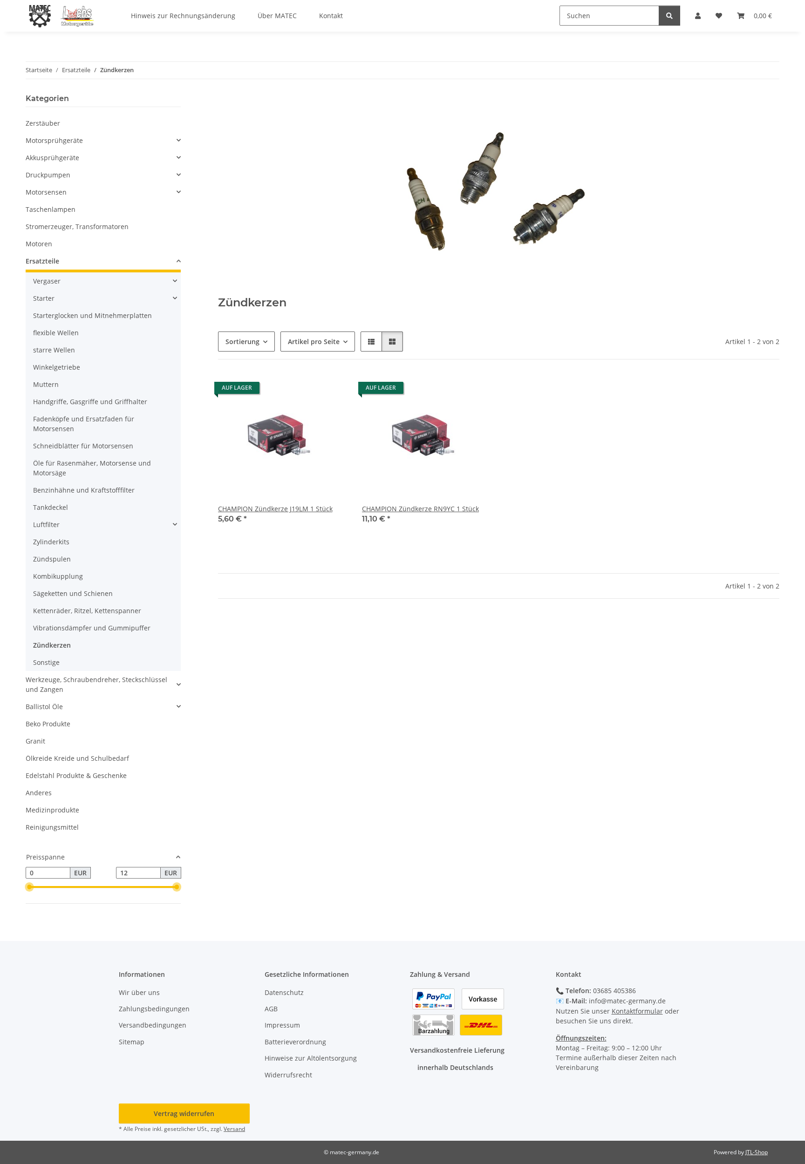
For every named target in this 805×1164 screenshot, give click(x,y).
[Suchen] (669, 16)
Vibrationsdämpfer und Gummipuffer (91, 627)
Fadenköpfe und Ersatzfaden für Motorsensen (83, 423)
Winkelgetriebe (56, 367)
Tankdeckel (50, 507)
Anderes (39, 792)
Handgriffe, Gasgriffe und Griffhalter (90, 401)
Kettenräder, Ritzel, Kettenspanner (87, 610)
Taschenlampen (50, 209)
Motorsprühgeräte (54, 140)
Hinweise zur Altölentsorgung (311, 1058)
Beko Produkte (48, 723)
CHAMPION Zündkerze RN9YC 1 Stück (420, 508)
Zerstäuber (43, 123)
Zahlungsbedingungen (154, 1008)
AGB (271, 1008)
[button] (371, 342)
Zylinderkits (51, 541)
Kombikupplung (58, 576)
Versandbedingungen (152, 1025)
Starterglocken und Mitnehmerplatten (92, 315)
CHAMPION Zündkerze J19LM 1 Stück (275, 508)
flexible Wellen (56, 332)
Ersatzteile (42, 261)
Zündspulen (52, 559)
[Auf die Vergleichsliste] (307, 390)
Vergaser (47, 281)
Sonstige (46, 662)
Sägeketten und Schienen (73, 593)
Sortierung (242, 341)
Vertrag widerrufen (184, 1113)
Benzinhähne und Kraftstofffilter (84, 490)
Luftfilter (46, 524)
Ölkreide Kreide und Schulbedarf (77, 758)
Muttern (46, 384)
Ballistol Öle (44, 706)
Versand (234, 1129)
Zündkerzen (52, 645)
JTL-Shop (756, 1152)
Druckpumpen (48, 174)
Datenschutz (284, 992)
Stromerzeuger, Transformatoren (77, 226)
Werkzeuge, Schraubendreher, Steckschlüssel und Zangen (96, 684)
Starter (44, 298)
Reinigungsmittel (52, 827)
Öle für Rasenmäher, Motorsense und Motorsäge (92, 468)
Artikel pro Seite (314, 341)
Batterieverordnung (295, 1041)
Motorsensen (46, 192)
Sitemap (131, 1041)
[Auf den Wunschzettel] (331, 390)
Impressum (282, 1025)
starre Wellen (54, 349)
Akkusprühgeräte (52, 157)
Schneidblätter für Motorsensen (83, 445)
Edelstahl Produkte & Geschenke (76, 775)
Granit (35, 741)
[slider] (29, 887)
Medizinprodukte (52, 809)
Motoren (39, 243)
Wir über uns (139, 992)
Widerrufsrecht (288, 1074)
